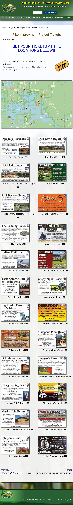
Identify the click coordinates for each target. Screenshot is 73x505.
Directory (35, 17)
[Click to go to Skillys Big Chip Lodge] (52, 444)
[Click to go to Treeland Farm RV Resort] (52, 258)
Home (69, 17)
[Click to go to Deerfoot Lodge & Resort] (52, 312)
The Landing (17, 244)
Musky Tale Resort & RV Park (17, 430)
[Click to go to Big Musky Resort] (15, 312)
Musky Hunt (56, 17)
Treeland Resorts (53, 183)
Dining (13, 17)
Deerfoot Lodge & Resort (54, 324)
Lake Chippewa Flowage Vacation (45, 3)
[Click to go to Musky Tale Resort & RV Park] (15, 418)
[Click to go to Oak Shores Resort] (15, 365)
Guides (18, 17)
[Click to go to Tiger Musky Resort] (15, 285)
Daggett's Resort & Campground (53, 377)
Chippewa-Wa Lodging (54, 403)
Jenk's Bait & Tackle (17, 403)
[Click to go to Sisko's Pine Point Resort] (52, 202)
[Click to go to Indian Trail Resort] (15, 258)
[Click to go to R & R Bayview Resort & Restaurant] (15, 202)
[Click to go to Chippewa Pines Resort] (52, 338)
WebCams (63, 17)
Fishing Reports (46, 17)
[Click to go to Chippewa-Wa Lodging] (52, 391)
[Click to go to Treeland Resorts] (52, 171)
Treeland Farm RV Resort (54, 270)
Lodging (5, 17)
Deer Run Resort (17, 157)
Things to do (25, 17)
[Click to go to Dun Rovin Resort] (52, 145)
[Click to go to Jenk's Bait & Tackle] (15, 391)
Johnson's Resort (16, 456)
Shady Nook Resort (53, 297)
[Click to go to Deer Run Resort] (15, 145)
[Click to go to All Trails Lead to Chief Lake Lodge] (15, 171)
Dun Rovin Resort (53, 157)
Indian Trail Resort (17, 270)
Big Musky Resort (16, 324)
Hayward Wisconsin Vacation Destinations (44, 6)
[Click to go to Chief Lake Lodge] (52, 232)
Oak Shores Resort (17, 377)
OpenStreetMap (58, 120)
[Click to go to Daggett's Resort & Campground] (52, 365)
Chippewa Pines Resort (54, 350)
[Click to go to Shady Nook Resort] (52, 285)
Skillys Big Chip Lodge (53, 456)
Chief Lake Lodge (53, 244)
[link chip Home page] (9, 7)
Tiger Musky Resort (17, 297)
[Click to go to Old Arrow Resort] (15, 338)
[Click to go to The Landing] (15, 232)
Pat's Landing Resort (54, 430)
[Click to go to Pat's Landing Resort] (52, 418)
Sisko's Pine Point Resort (54, 214)
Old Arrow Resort (17, 350)
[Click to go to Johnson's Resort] (15, 444)
